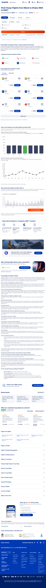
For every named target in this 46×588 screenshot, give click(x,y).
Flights (8, 39)
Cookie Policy (40, 556)
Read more (4, 401)
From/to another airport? (31, 34)
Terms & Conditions (40, 562)
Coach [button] (18, 21)
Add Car (18, 34)
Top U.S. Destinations (4, 562)
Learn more (23, 246)
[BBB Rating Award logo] (40, 536)
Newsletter (32, 563)
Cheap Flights (15, 554)
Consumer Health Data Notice (41, 571)
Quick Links (4, 552)
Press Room (32, 556)
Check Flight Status (38, 385)
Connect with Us (27, 542)
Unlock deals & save (24, 267)
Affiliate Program (33, 558)
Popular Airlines (5, 554)
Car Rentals (15, 558)
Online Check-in (24, 559)
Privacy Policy (8, 271)
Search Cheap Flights (35, 210)
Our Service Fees (41, 566)
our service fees (41, 523)
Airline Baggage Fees (24, 562)
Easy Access (5, 542)
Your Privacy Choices (4, 570)
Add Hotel (12, 34)
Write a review (30, 411)
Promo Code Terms (27, 526)
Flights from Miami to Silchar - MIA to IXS (7, 440)
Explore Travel (12, 2)
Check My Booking (23, 555)
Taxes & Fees (40, 564)
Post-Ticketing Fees (41, 568)
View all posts (40, 392)
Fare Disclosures (4, 526)
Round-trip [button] (4, 21)
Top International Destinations (5, 566)
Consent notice (3, 271)
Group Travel (15, 563)
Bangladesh (15, 39)
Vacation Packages (14, 561)
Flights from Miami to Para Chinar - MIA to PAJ (23, 440)
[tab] (4, 17)
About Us (31, 554)
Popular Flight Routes (4, 558)
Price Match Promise (40, 559)
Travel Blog (23, 567)
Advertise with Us (33, 561)
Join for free (38, 253)
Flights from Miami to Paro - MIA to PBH (22, 436)
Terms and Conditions (33, 580)
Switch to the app (26, 515)
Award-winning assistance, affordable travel (12, 530)
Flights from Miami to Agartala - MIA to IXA (37, 436)
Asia (11, 39)
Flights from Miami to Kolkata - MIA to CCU (7, 436)
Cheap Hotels (15, 556)
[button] (24, 2)
